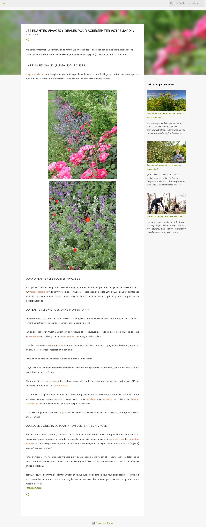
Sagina (63, 412)
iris (65, 381)
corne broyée (116, 439)
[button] (27, 40)
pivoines (53, 381)
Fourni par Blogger (104, 523)
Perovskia (49, 345)
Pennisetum (35, 336)
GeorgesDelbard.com (39, 291)
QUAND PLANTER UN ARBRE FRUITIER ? (165, 216)
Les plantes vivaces (35, 74)
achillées (91, 399)
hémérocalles (61, 385)
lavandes (69, 336)
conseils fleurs (34, 488)
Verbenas (62, 345)
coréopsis (107, 399)
